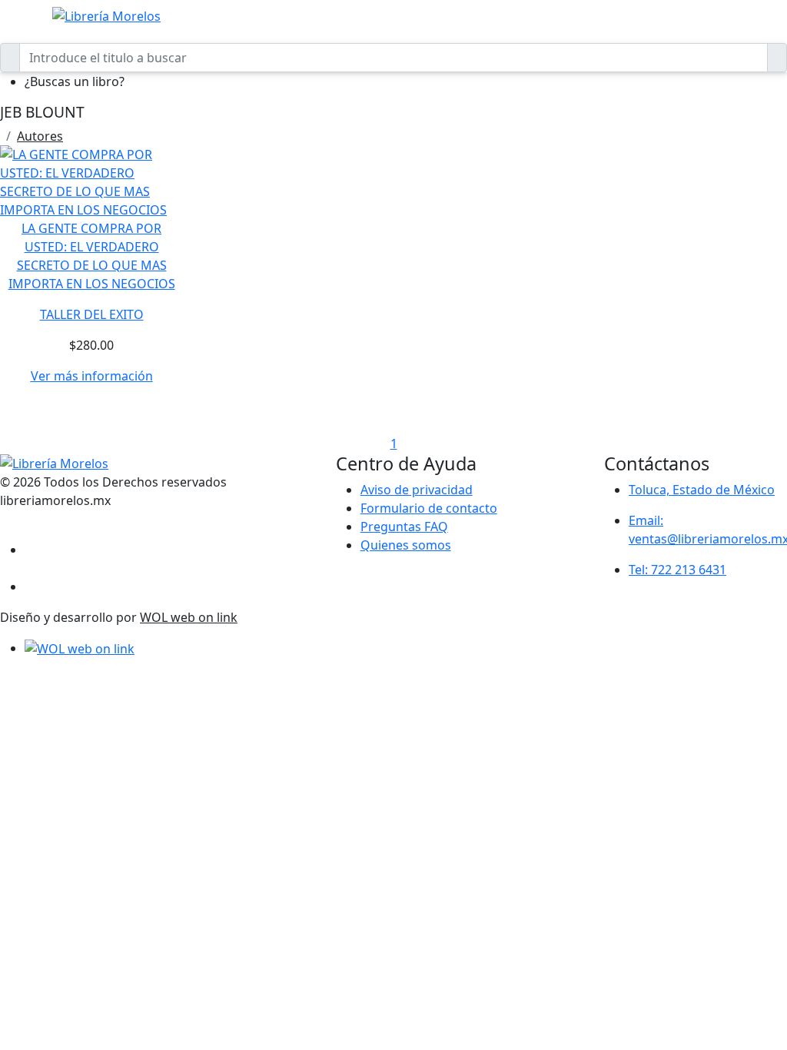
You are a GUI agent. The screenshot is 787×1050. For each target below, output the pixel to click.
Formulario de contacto (428, 508)
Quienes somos (405, 545)
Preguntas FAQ (404, 526)
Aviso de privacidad (416, 489)
